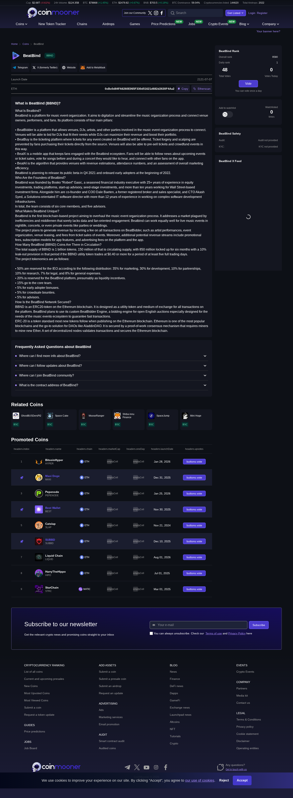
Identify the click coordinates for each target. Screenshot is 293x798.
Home (14, 44)
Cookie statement (247, 733)
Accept (242, 780)
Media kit (242, 695)
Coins (20, 24)
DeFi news (176, 686)
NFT (172, 729)
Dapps (174, 693)
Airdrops (108, 24)
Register (262, 13)
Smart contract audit (111, 741)
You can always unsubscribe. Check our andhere (203, 633)
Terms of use (213, 633)
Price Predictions (163, 24)
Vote (248, 83)
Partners (241, 688)
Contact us (243, 702)
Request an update (111, 693)
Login (251, 13)
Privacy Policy (237, 633)
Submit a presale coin (112, 678)
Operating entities (247, 748)
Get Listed (233, 13)
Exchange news (180, 707)
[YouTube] (146, 767)
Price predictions (34, 731)
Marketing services (111, 717)
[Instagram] (156, 13)
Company (269, 24)
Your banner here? (268, 31)
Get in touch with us (236, 769)
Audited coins (107, 748)
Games (135, 24)
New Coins (31, 686)
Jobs (191, 24)
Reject (224, 780)
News (173, 671)
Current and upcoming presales (44, 678)
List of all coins (33, 671)
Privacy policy (245, 726)
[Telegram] (127, 767)
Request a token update (39, 714)
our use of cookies (199, 780)
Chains (82, 24)
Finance (175, 678)
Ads (101, 710)
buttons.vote (194, 461)
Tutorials (175, 736)
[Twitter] (150, 13)
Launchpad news (180, 714)
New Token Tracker (52, 24)
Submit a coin (32, 707)
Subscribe (259, 625)
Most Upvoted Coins (37, 693)
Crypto (174, 743)
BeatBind (39, 44)
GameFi (175, 700)
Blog (242, 24)
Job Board (30, 748)
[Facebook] (162, 13)
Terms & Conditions (248, 719)
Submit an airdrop (110, 686)
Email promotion (109, 724)
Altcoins (175, 721)
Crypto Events (218, 24)
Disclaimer (243, 741)
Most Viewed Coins (36, 700)
